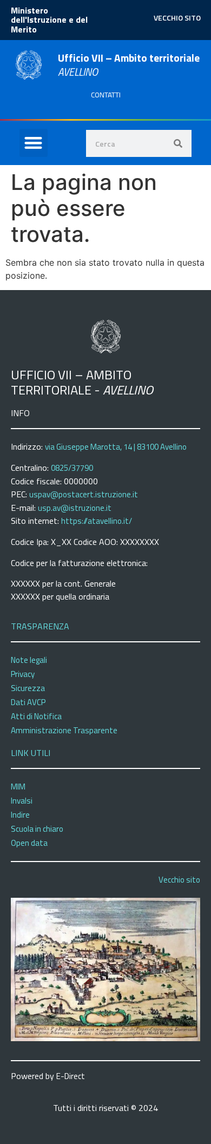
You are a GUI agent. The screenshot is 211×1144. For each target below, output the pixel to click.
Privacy (23, 674)
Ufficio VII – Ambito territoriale (129, 65)
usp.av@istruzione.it (74, 508)
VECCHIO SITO (177, 17)
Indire (20, 814)
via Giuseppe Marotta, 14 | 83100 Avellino (116, 446)
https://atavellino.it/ (96, 521)
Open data (29, 843)
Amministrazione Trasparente (64, 730)
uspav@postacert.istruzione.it (83, 494)
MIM (18, 786)
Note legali (29, 660)
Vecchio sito (179, 879)
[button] (33, 143)
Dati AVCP (28, 702)
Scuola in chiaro (37, 829)
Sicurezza (28, 688)
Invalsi (21, 800)
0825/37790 (72, 468)
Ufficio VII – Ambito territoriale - (82, 382)
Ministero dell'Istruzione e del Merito (49, 20)
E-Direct (70, 1076)
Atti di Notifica (36, 716)
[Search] (178, 143)
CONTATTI (106, 94)
